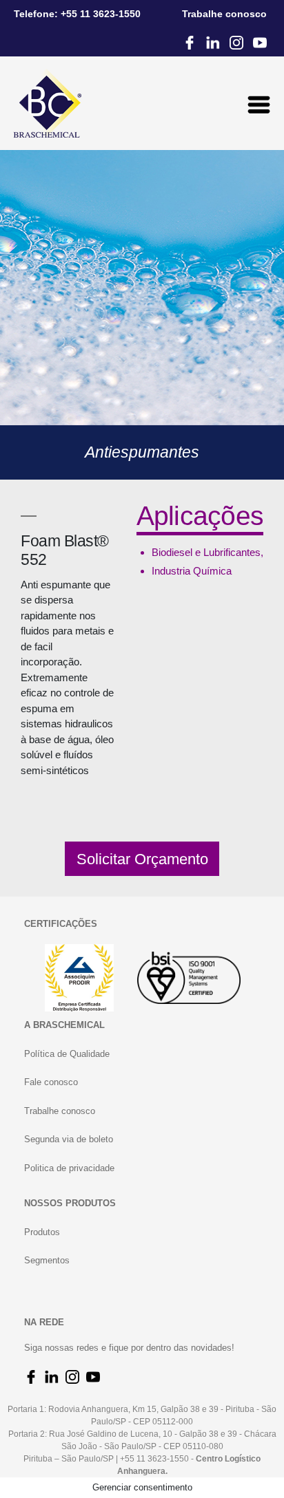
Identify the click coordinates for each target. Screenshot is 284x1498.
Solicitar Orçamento (142, 859)
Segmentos (47, 1260)
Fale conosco (51, 1082)
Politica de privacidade (69, 1168)
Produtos (42, 1232)
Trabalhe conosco (59, 1111)
